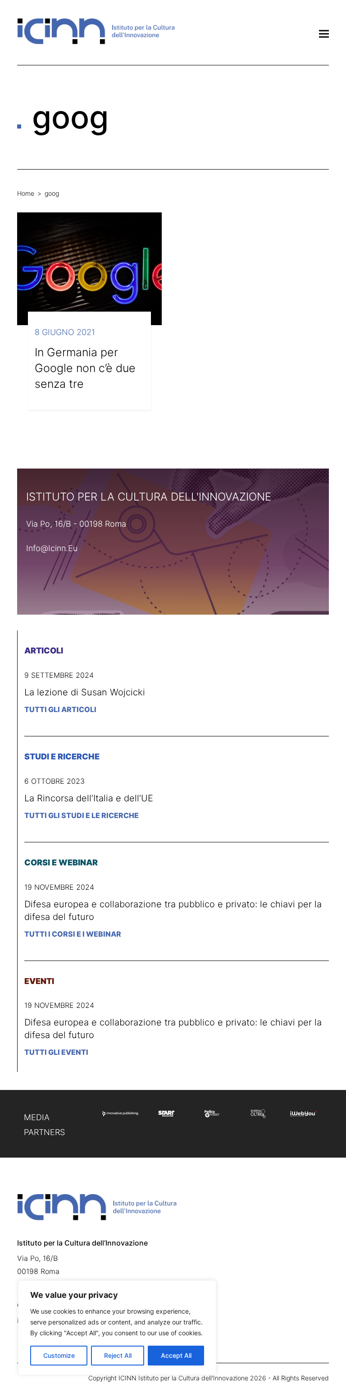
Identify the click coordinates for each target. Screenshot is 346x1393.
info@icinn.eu (51, 548)
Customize (59, 1355)
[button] (324, 33)
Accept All (176, 1355)
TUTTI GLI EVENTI (56, 1052)
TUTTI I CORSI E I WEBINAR (72, 933)
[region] (117, 1327)
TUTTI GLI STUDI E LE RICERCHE (81, 815)
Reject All (118, 1355)
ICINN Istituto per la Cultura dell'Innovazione (183, 1378)
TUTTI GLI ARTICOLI (60, 709)
